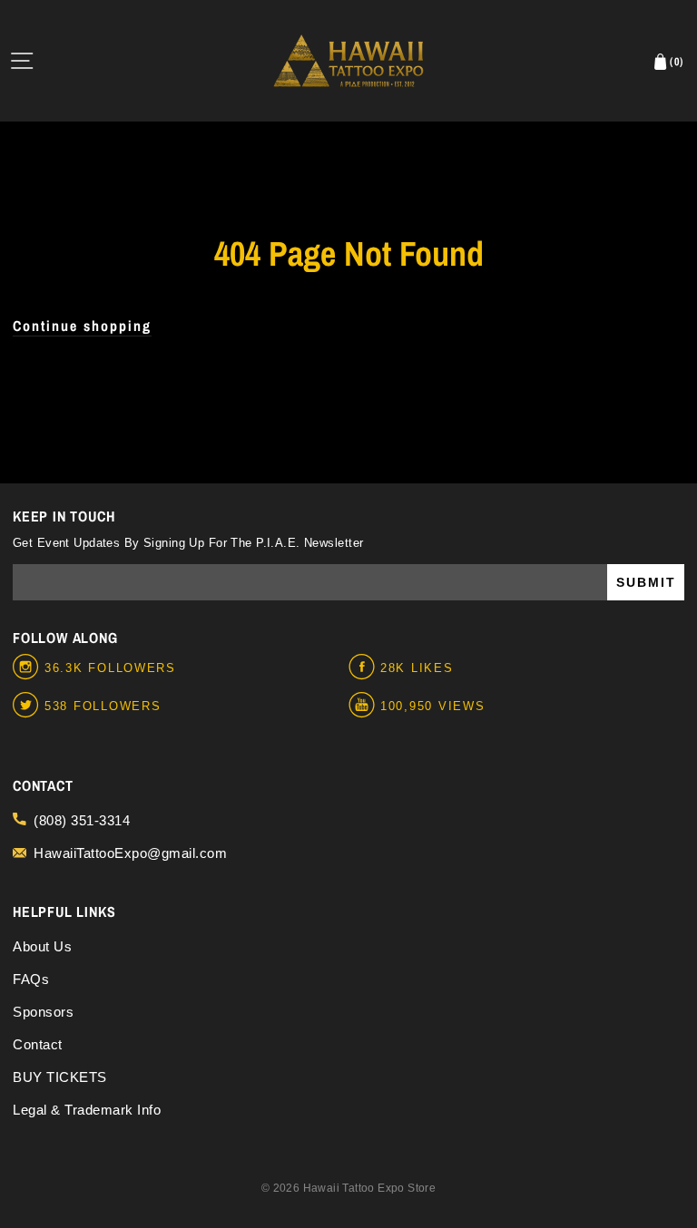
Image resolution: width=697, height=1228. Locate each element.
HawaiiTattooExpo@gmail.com (130, 853)
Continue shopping (82, 326)
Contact (38, 1044)
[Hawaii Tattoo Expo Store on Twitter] (28, 705)
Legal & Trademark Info (87, 1109)
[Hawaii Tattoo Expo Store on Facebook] (364, 667)
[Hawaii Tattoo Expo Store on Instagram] (28, 667)
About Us (42, 946)
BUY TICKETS (60, 1077)
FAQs (31, 979)
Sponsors (43, 1011)
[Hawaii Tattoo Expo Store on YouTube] (364, 705)
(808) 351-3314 (82, 820)
